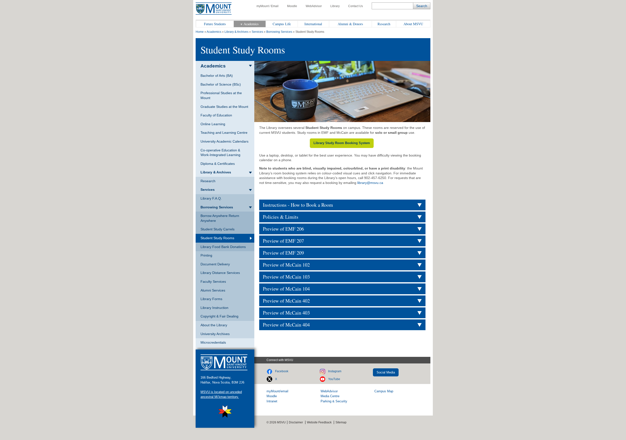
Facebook (281, 371)
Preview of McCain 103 (286, 276)
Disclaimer (296, 422)
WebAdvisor (314, 6)
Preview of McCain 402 (286, 300)
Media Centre (330, 396)
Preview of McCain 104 (286, 288)
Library (335, 6)
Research (384, 24)
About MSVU (413, 24)
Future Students (215, 24)
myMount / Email (268, 6)
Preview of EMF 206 (283, 229)
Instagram (334, 371)
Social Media (386, 372)
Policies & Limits (280, 217)
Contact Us (355, 6)
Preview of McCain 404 (286, 324)
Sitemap (341, 422)
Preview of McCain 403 (286, 312)
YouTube (334, 379)
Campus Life (282, 24)
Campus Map (383, 391)
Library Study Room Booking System (341, 143)
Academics (251, 24)
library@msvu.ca (370, 183)
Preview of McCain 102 (286, 264)
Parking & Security (334, 401)
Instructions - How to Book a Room (298, 205)
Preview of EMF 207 (283, 240)
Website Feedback (319, 422)
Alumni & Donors (350, 24)
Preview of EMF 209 (283, 252)
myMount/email (277, 391)
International (313, 24)
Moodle (292, 6)
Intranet (272, 401)
